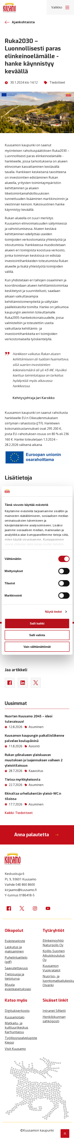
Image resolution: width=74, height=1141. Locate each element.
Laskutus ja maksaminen (14, 949)
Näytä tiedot (53, 611)
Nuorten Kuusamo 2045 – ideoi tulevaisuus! (28, 719)
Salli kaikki (37, 623)
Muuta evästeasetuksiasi (18, 987)
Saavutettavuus (16, 968)
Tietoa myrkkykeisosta (22, 779)
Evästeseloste (15, 941)
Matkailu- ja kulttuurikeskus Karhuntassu (16, 1027)
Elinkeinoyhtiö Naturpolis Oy (53, 942)
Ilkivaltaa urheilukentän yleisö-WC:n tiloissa (33, 796)
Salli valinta (37, 635)
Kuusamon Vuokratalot (51, 968)
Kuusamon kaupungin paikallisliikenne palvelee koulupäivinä (34, 738)
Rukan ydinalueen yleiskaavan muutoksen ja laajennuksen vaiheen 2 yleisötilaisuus (34, 760)
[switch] (63, 571)
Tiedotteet (57, 82)
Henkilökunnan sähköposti (54, 1019)
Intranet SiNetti (54, 1011)
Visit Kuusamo (15, 1049)
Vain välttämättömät (37, 646)
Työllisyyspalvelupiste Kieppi (21, 1040)
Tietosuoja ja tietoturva (14, 976)
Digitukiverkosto (17, 1011)
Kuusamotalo (14, 1017)
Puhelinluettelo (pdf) (16, 959)
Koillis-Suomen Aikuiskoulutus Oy (54, 955)
